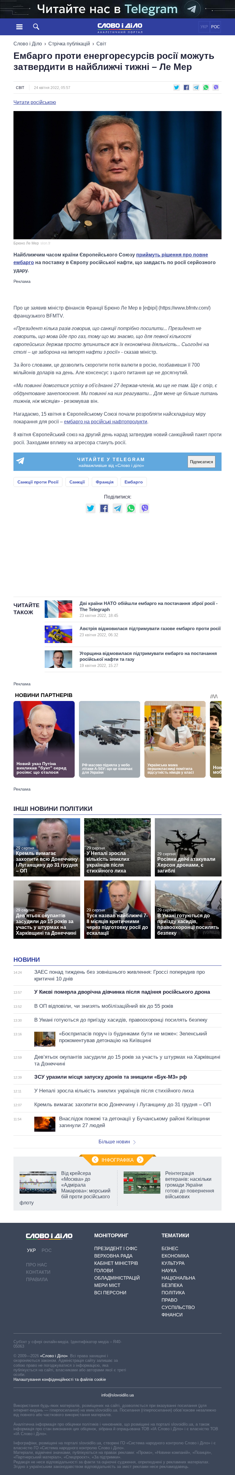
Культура (173, 1263)
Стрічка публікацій (69, 43)
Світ (101, 43)
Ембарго (134, 481)
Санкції (77, 481)
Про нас (36, 1264)
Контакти (38, 1272)
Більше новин (114, 1141)
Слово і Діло (27, 43)
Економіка (175, 1255)
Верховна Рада (113, 1255)
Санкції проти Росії (37, 481)
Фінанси (172, 1314)
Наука (169, 1270)
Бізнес (170, 1248)
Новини (26, 959)
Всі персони (110, 1292)
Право (169, 1300)
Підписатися (201, 462)
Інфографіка (118, 1160)
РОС (215, 27)
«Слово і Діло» (54, 1356)
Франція (105, 481)
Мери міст (107, 1285)
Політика (173, 1292)
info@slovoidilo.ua (117, 1395)
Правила (37, 1279)
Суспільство (178, 1307)
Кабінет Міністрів (116, 1263)
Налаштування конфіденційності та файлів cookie (59, 1379)
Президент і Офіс (115, 1248)
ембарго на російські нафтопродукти (105, 421)
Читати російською (34, 102)
